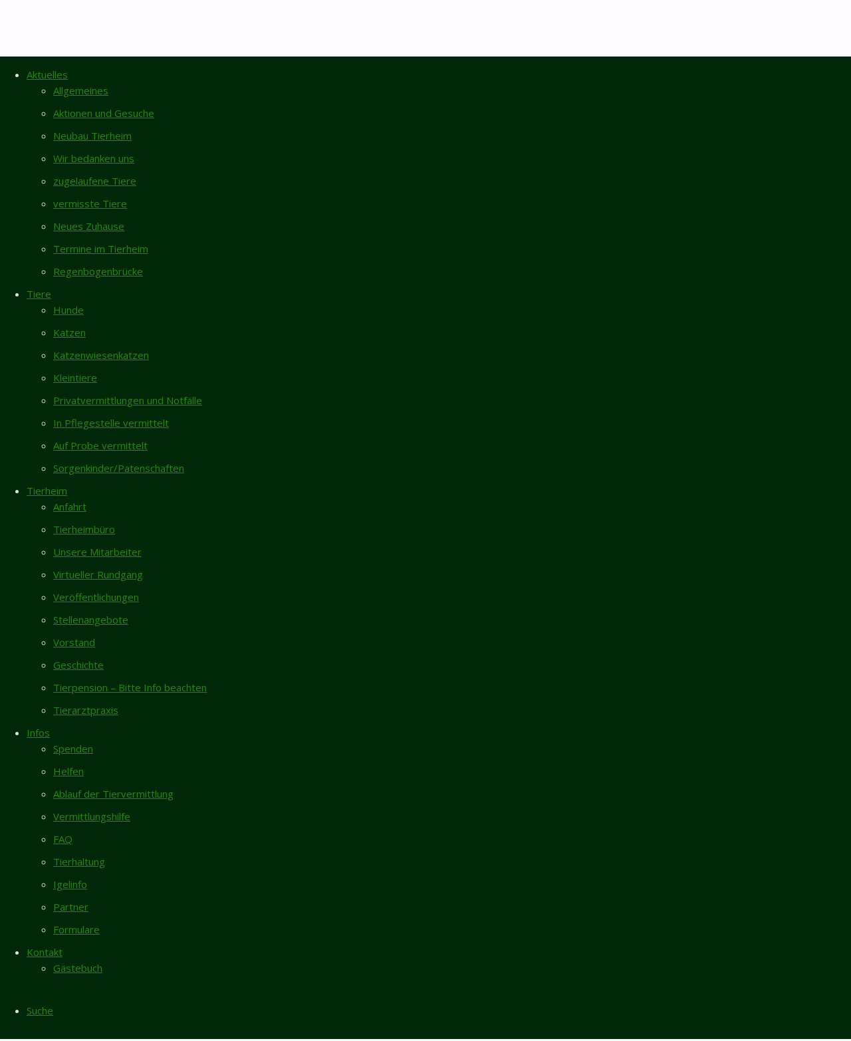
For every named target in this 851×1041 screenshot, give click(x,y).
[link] (40, 1010)
